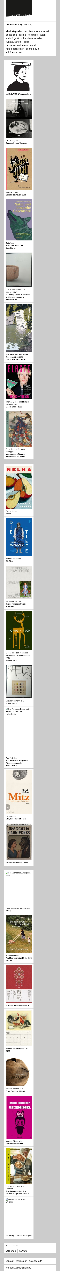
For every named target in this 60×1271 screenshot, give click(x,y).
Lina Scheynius (12, 141)
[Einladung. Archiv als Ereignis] (19, 1215)
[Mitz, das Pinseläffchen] (19, 792)
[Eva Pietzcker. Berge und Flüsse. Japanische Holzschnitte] (19, 732)
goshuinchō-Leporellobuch (17, 1005)
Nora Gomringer (12, 955)
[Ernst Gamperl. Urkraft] (19, 1071)
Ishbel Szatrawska (13, 559)
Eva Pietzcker (11, 758)
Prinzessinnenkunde (14, 1144)
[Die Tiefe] (19, 537)
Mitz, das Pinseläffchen (16, 819)
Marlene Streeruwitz (14, 1141)
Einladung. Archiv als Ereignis (19, 1236)
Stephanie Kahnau (13, 601)
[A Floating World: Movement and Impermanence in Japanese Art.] (19, 270)
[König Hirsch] (19, 630)
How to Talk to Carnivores (17, 863)
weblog (28, 24)
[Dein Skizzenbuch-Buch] (19, 169)
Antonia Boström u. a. (14, 1089)
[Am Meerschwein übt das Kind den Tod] (19, 934)
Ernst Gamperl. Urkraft (15, 1091)
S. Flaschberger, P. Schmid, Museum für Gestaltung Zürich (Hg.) (18, 655)
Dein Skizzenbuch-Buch (16, 195)
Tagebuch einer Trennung (17, 143)
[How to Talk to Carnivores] (19, 841)
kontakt (10, 1261)
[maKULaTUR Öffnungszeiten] (19, 76)
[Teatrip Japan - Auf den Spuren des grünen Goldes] (19, 1166)
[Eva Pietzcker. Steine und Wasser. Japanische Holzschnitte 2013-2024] (19, 328)
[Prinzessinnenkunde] (19, 1117)
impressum (21, 1261)
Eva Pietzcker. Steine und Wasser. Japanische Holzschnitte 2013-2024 (17, 356)
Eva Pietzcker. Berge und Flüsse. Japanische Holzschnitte (17, 763)
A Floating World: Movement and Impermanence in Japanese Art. (18, 297)
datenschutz (35, 1261)
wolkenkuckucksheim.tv (18, 1267)
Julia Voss (10, 243)
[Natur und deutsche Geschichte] (19, 219)
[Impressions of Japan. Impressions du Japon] (19, 429)
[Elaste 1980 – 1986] (19, 381)
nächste (23, 1251)
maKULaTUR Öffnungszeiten (18, 94)
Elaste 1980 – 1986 (14, 407)
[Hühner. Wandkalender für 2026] (19, 1028)
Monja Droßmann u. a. (15, 701)
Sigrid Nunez (11, 816)
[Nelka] (19, 487)
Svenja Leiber (11, 511)
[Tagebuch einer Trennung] (19, 118)
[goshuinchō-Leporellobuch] (19, 984)
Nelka (8, 514)
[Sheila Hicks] (19, 681)
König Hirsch (11, 660)
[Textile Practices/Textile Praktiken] (19, 582)
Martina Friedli (12, 192)
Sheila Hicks (11, 703)
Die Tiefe (9, 561)
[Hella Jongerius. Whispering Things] (19, 889)
